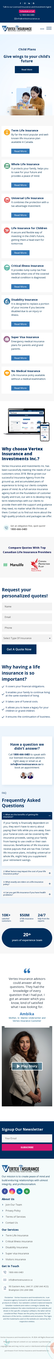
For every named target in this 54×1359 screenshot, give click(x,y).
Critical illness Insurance (27, 265)
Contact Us (12, 1222)
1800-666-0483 (28, 15)
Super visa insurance (17, 1253)
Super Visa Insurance (25, 337)
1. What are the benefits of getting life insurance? (20, 815)
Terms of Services (16, 1216)
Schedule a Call (27, 11)
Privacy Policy (13, 1210)
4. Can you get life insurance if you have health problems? (24, 893)
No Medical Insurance (25, 371)
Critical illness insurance (19, 1241)
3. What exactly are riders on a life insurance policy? (23, 883)
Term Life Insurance (24, 130)
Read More (26, 69)
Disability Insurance (24, 299)
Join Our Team (14, 1204)
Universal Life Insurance (27, 198)
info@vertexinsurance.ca (28, 18)
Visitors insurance (16, 1259)
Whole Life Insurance (25, 164)
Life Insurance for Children (29, 228)
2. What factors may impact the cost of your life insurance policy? (24, 872)
